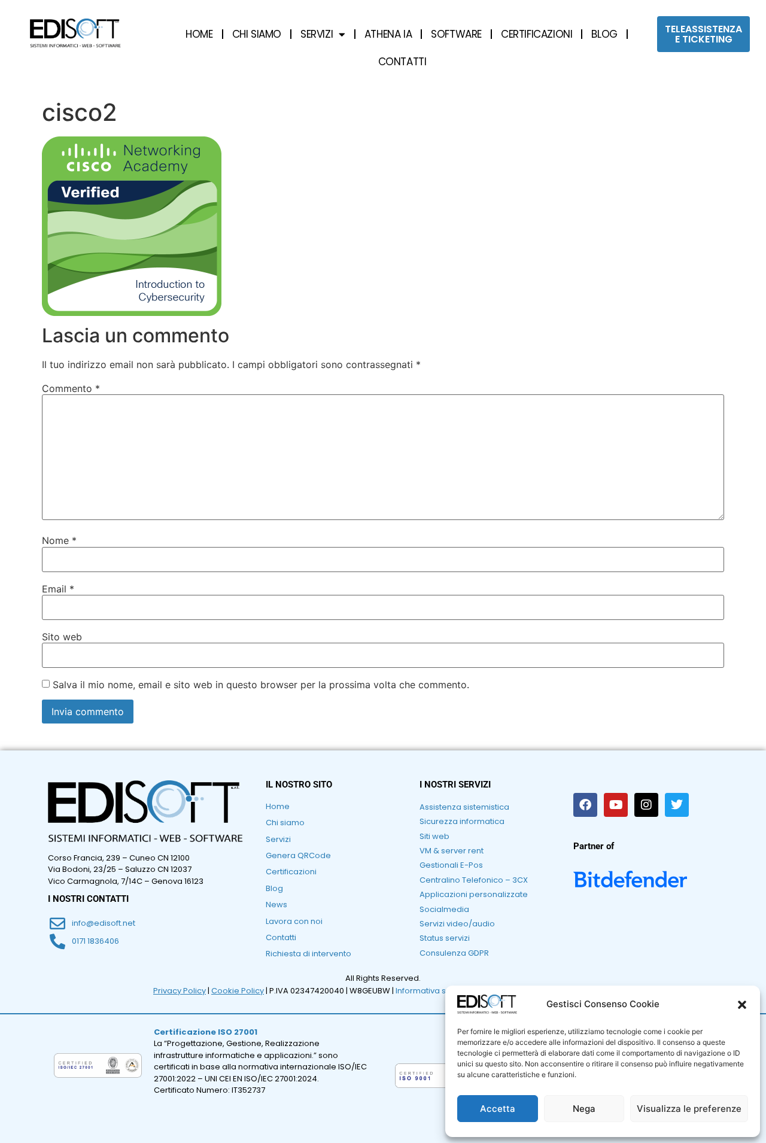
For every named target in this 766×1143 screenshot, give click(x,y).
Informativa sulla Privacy (443, 990)
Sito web (62, 637)
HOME (199, 34)
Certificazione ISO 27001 (205, 1032)
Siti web (434, 836)
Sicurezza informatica (462, 821)
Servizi (278, 839)
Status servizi (445, 938)
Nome (59, 540)
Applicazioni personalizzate (474, 894)
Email (58, 589)
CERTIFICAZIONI (536, 34)
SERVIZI (316, 34)
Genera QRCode (298, 855)
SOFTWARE (456, 34)
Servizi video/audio (457, 923)
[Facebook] (585, 805)
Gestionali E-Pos (451, 865)
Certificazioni (291, 871)
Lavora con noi (294, 921)
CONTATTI (402, 61)
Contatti (281, 937)
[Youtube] (616, 805)
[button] (742, 1005)
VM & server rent (452, 850)
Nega (584, 1108)
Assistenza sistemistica (464, 807)
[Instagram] (646, 805)
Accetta (497, 1108)
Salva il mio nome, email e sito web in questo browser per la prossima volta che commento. (261, 684)
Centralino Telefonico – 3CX (474, 880)
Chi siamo (285, 822)
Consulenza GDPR (454, 953)
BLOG (604, 34)
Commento (71, 388)
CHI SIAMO (256, 34)
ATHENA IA (388, 34)
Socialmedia (444, 909)
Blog (274, 888)
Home (278, 806)
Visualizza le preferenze (689, 1108)
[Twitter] (677, 805)
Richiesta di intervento (308, 953)
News (276, 904)
